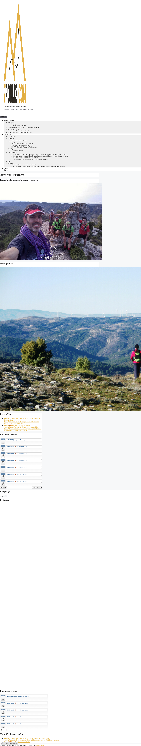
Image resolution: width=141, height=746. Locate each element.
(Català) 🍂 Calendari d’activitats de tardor (17, 425)
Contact (6, 168)
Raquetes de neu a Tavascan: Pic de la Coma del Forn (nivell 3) (31, 159)
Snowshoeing (12, 152)
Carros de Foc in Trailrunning (20, 145)
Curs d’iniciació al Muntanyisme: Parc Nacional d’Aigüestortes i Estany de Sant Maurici (38, 166)
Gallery (6, 170)
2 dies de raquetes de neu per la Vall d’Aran (25, 158)
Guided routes (8, 134)
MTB (9, 161)
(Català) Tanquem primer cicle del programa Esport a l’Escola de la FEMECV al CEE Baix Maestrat (22, 429)
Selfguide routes (9, 120)
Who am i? (11, 138)
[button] (3, 487)
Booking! (14, 124)
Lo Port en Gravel (13, 129)
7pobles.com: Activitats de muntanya (15, 106)
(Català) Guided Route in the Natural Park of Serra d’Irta (21, 427)
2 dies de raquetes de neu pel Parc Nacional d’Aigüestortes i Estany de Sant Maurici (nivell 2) (40, 156)
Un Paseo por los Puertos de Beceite (19, 131)
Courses (10, 163)
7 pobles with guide (17, 150)
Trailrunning (11, 142)
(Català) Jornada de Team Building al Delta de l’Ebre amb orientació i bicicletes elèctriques (21, 422)
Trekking (10, 149)
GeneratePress (39, 745)
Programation (12, 136)
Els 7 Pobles (11, 122)
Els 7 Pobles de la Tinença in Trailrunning (24, 147)
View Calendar (37, 487)
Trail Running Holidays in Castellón (22, 143)
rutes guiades (6, 263)
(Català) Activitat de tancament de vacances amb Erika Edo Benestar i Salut (26, 738)
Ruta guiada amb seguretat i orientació (19, 180)
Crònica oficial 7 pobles (19, 125)
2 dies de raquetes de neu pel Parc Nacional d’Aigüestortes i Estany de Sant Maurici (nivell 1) (40, 154)
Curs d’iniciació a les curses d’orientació (24, 165)
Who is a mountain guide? (19, 140)
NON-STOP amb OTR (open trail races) (20, 132)
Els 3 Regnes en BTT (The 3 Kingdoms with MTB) (23, 127)
